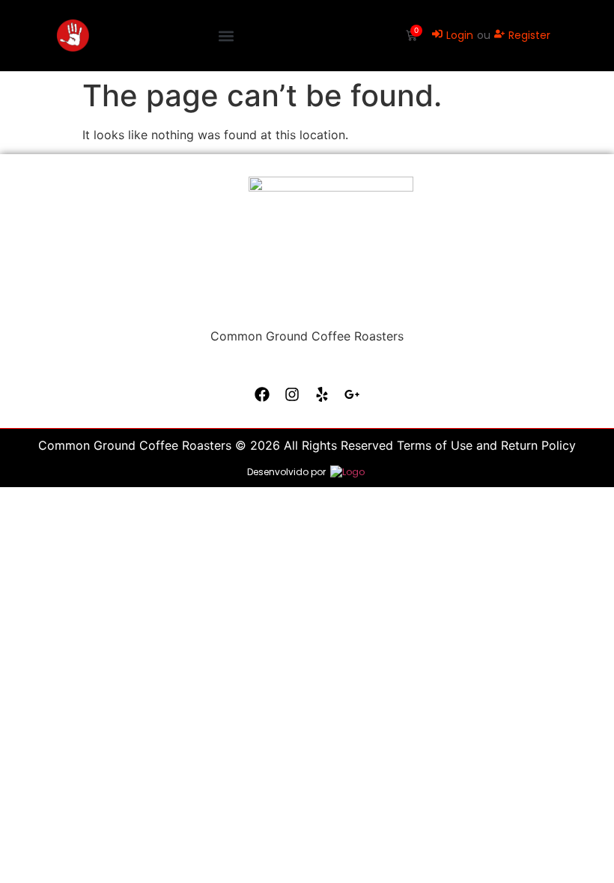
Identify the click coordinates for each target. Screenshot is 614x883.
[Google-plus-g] (352, 394)
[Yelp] (322, 394)
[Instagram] (292, 394)
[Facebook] (262, 394)
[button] (225, 35)
